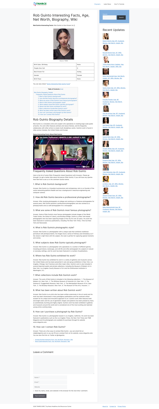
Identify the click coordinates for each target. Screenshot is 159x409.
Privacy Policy (122, 406)
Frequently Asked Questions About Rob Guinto (50, 94)
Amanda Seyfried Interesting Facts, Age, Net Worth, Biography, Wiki (54, 339)
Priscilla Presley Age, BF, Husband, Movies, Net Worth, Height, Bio (112, 102)
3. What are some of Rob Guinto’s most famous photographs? (57, 100)
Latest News (107, 4)
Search (105, 14)
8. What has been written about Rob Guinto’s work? (54, 110)
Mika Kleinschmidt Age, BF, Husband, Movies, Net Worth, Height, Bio (112, 209)
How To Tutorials (119, 4)
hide (61, 89)
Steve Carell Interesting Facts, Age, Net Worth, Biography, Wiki (52, 341)
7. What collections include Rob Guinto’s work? (52, 108)
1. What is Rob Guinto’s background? (49, 96)
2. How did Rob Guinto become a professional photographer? (57, 98)
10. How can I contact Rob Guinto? (49, 114)
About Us (105, 406)
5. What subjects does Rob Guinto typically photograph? (56, 104)
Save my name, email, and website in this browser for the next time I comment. (61, 391)
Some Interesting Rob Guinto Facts (58, 84)
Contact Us (113, 406)
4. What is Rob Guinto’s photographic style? (52, 102)
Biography (97, 4)
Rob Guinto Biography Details (43, 92)
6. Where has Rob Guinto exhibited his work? (52, 106)
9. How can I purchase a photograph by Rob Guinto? (54, 112)
